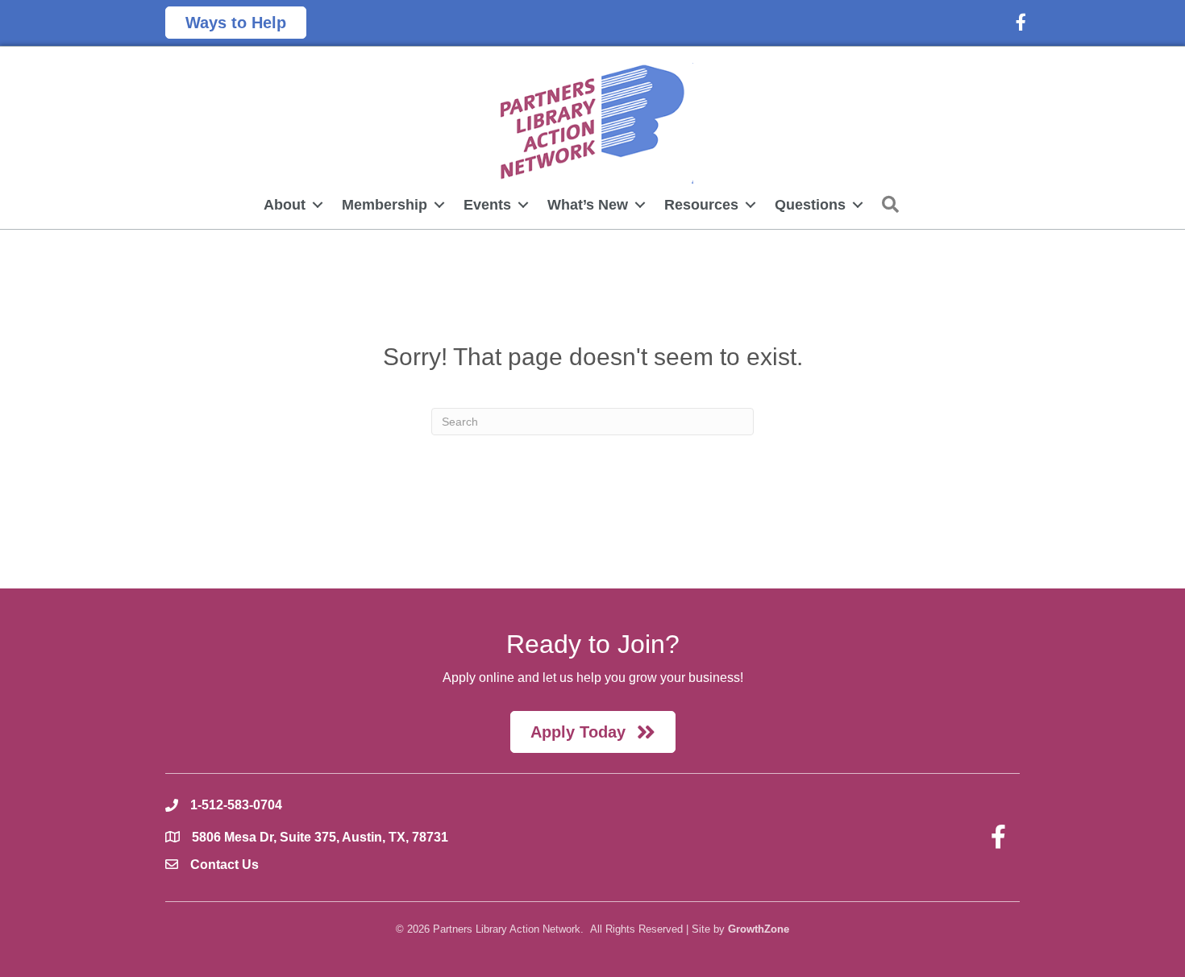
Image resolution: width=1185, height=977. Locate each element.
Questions (810, 205)
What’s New (587, 205)
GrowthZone (758, 929)
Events (487, 205)
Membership (384, 205)
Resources (701, 205)
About (285, 205)
